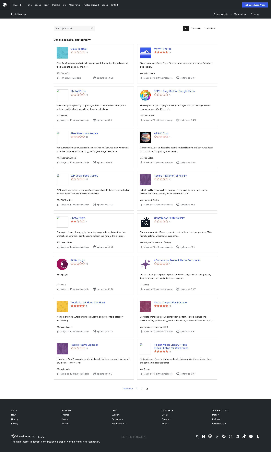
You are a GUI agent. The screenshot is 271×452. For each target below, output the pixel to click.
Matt (215, 415)
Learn (114, 410)
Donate (166, 419)
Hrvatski (41, 437)
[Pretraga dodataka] (92, 28)
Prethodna (128, 388)
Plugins (65, 419)
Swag (166, 423)
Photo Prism (78, 217)
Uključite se (167, 410)
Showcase (66, 410)
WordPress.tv (119, 423)
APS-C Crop (161, 133)
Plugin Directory (18, 14)
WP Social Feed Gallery (84, 175)
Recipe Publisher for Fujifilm (170, 175)
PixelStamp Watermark (84, 133)
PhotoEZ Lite (78, 91)
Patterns (65, 423)
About (14, 410)
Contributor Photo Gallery (169, 217)
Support (115, 415)
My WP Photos (162, 48)
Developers (117, 419)
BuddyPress (219, 423)
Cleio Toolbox (79, 48)
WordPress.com (220, 410)
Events (165, 415)
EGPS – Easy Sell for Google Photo (174, 91)
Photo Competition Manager (171, 302)
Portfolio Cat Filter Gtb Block (88, 302)
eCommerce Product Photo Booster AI (177, 260)
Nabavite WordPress (255, 5)
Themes (65, 415)
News (14, 415)
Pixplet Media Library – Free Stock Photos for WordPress (171, 346)
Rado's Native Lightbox (84, 344)
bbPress (217, 419)
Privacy (14, 423)
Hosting (14, 419)
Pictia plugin (78, 260)
